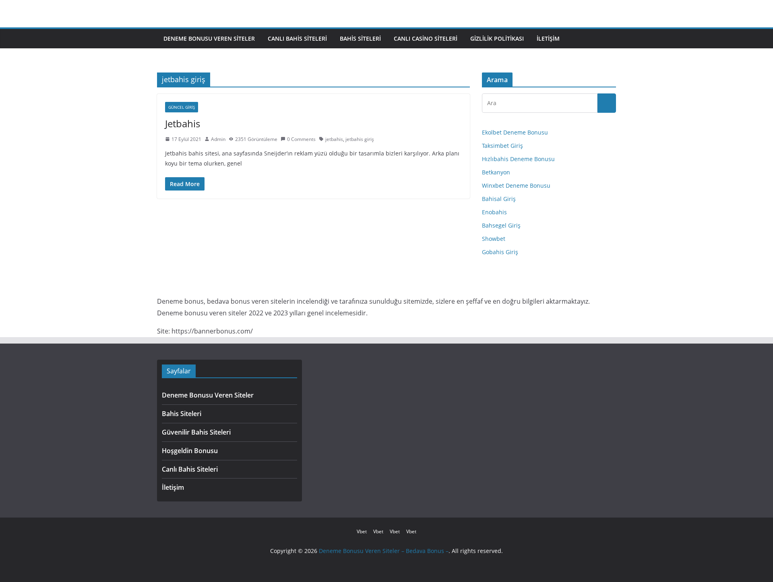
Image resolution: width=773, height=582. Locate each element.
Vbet (362, 531)
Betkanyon (496, 172)
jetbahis (334, 139)
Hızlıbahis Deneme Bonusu (518, 159)
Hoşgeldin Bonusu (190, 450)
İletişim (548, 38)
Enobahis (494, 212)
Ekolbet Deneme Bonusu (515, 132)
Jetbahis (182, 123)
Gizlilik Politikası (497, 38)
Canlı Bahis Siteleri (297, 38)
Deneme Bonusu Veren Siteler (209, 38)
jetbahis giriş (359, 139)
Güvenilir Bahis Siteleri (196, 432)
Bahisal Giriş (499, 199)
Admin (218, 139)
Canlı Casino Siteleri (425, 38)
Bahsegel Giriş (501, 225)
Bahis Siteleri (360, 38)
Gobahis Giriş (500, 252)
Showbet (493, 238)
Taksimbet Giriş (502, 145)
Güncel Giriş (181, 107)
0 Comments (301, 139)
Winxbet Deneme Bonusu (516, 185)
